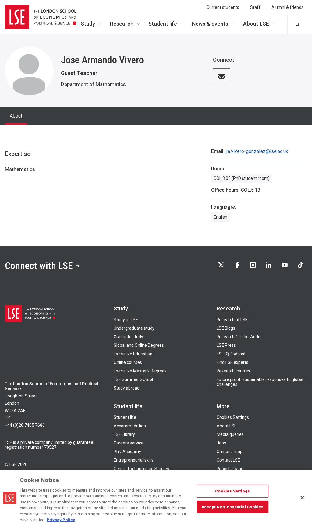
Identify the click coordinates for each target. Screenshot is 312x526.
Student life (162, 23)
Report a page (230, 468)
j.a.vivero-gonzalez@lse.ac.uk (257, 151)
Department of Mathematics (93, 84)
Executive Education (133, 353)
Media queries (230, 434)
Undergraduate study (134, 328)
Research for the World (239, 336)
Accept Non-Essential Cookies (232, 506)
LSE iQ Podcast (231, 353)
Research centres (233, 370)
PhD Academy (127, 451)
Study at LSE (126, 319)
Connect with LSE (39, 265)
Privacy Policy (61, 519)
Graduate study (128, 336)
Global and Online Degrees (139, 345)
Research (121, 23)
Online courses (128, 362)
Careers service (129, 443)
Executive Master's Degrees (140, 370)
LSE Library (124, 434)
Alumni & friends (287, 7)
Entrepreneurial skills (134, 460)
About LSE (256, 23)
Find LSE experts (232, 362)
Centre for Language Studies (141, 468)
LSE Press (226, 345)
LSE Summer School (133, 379)
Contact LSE (228, 460)
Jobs (221, 443)
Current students (223, 7)
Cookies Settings (233, 417)
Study (88, 23)
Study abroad (127, 388)
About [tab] (16, 116)
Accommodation (130, 425)
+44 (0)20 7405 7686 (25, 425)
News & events (210, 23)
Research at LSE (232, 319)
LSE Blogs (226, 328)
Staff (255, 7)
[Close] (302, 497)
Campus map (230, 451)
